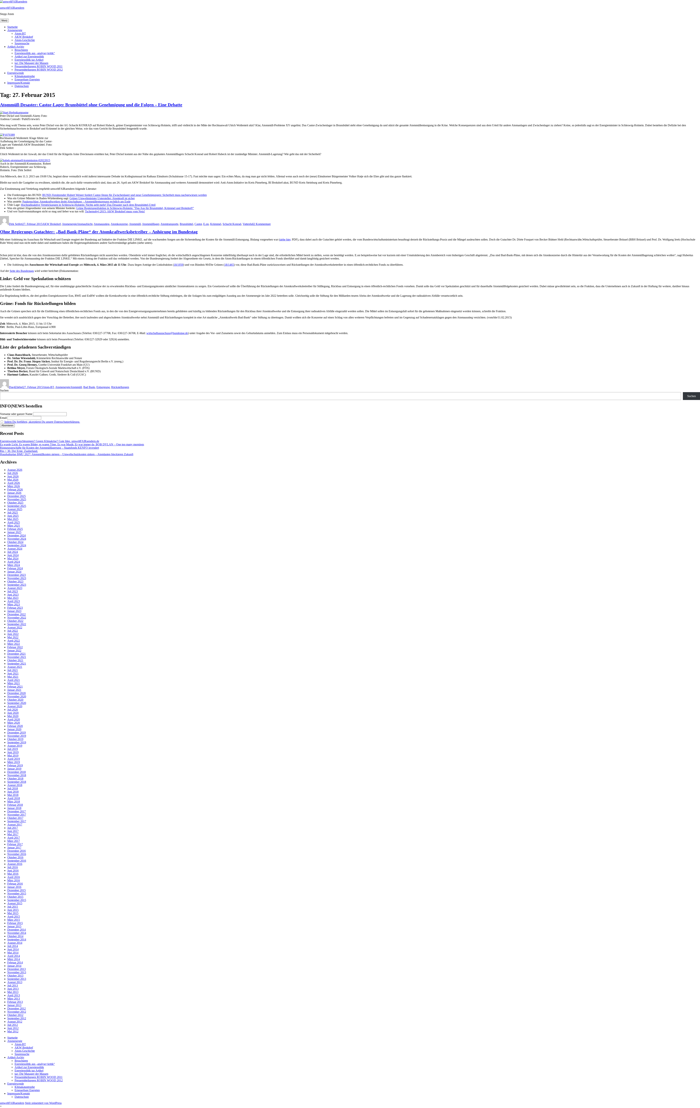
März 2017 (13, 840)
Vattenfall (248, 224)
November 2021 (16, 657)
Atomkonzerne (119, 224)
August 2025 (14, 509)
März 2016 (13, 880)
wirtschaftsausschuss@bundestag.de (167, 333)
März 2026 (13, 486)
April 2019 (13, 758)
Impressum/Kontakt (18, 82)
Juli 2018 (12, 788)
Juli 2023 (12, 591)
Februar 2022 (15, 647)
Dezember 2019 (16, 732)
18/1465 (229, 264)
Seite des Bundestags (22, 270)
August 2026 (14, 469)
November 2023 (16, 578)
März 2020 (13, 722)
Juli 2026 (12, 473)
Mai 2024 (12, 558)
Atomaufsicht (84, 224)
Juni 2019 (13, 752)
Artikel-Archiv (15, 46)
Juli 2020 (12, 709)
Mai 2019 (12, 755)
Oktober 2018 (15, 778)
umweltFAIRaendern (12, 7)
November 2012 (16, 1011)
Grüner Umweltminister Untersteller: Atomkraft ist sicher (102, 198)
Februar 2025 (15, 528)
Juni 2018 (13, 791)
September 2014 (16, 939)
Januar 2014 (14, 965)
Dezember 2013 (16, 969)
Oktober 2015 (15, 896)
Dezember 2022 (16, 614)
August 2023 (14, 588)
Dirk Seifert (15, 224)
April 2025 (13, 522)
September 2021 (16, 663)
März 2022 (13, 643)
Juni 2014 (13, 949)
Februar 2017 (15, 844)
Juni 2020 (13, 712)
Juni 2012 (13, 1028)
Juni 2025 (13, 515)
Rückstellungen (120, 387)
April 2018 (13, 798)
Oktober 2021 (15, 660)
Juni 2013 (13, 988)
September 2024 (16, 545)
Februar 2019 (15, 765)
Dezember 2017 (16, 811)
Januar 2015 (14, 926)
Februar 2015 (15, 923)
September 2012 (16, 1018)
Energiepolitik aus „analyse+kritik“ (35, 53)
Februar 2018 (15, 804)
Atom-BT (20, 33)
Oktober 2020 (15, 699)
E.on (206, 224)
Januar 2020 (14, 729)
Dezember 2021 (16, 653)
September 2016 (16, 860)
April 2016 (13, 877)
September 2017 (16, 821)
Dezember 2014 (16, 929)
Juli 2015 (12, 906)
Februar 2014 (15, 962)
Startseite (12, 26)
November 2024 (16, 538)
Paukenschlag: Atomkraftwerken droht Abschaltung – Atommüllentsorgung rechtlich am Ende (76, 201)
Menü (4, 20)
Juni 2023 (13, 594)
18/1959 (178, 264)
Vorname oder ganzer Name (16, 414)
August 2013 (14, 982)
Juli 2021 (12, 670)
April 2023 (13, 601)
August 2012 (14, 1021)
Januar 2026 (14, 492)
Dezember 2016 (16, 850)
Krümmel (215, 224)
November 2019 (16, 735)
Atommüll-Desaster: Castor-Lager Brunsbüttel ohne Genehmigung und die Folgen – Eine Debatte (91, 104)
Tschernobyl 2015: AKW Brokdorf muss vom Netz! (115, 211)
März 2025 (13, 525)
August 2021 (14, 666)
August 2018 (14, 785)
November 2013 (16, 972)
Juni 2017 (13, 831)
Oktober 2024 (15, 542)
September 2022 (16, 624)
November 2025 (16, 499)
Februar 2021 (15, 686)
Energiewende (15, 72)
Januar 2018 (14, 808)
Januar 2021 (14, 689)
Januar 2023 (14, 611)
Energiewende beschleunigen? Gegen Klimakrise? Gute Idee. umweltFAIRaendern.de (49, 441)
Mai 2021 (12, 676)
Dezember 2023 (16, 574)
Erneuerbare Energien (27, 79)
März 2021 (13, 683)
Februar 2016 (15, 883)
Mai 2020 (12, 716)
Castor (198, 224)
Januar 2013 (14, 1005)
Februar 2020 (15, 726)
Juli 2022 (12, 630)
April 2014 (13, 955)
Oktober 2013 (15, 975)
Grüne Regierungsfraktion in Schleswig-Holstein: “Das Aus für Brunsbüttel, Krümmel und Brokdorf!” (135, 208)
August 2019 (14, 745)
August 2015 (14, 903)
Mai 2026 (12, 479)
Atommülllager (150, 224)
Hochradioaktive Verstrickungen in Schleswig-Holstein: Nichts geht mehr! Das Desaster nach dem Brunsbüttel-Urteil (88, 204)
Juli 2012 (12, 1024)
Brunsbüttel (186, 224)
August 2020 (14, 706)
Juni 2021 (13, 673)
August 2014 (14, 942)
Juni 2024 (13, 555)
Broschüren (21, 49)
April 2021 (13, 680)
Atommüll (135, 224)
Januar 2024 (14, 571)
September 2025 (16, 505)
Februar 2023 (15, 607)
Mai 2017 (12, 834)
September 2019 (16, 742)
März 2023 (13, 604)
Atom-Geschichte (25, 40)
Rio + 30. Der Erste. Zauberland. (19, 451)
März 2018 (13, 801)
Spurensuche (22, 43)
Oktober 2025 (15, 502)
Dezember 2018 (16, 772)
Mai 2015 (12, 913)
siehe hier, (285, 239)
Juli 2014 (12, 946)
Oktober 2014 (15, 936)
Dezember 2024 (16, 535)
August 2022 (14, 627)
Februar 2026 (15, 489)
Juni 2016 (13, 870)
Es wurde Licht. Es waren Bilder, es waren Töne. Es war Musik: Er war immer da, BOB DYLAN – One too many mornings (72, 444)
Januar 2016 (14, 886)
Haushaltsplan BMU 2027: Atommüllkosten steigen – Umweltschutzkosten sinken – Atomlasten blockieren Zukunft (66, 454)
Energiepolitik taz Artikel (29, 59)
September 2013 (16, 978)
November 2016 (16, 854)
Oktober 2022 (15, 620)
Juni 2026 (13, 476)
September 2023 (16, 584)
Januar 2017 (14, 847)
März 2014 (13, 959)
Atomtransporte (169, 224)
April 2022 (13, 640)
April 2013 (13, 995)
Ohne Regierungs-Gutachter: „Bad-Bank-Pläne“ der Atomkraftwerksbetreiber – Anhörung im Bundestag (99, 231)
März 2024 (13, 565)
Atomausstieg (101, 224)
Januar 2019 (14, 768)
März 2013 (13, 998)
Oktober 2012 (15, 1015)
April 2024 (13, 561)
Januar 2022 (14, 650)
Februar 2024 (15, 568)
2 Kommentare (262, 224)
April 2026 (13, 482)
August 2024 (14, 548)
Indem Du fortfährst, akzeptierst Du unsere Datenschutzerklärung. (42, 421)
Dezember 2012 (16, 1008)
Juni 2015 (13, 909)
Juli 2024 (12, 551)
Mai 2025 (12, 519)
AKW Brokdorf (24, 36)
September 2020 (16, 703)
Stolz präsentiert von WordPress (43, 1103)
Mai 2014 (12, 952)
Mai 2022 (12, 637)
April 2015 (13, 916)
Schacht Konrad (232, 224)
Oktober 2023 (15, 581)
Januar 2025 (14, 532)
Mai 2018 (12, 795)
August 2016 (14, 863)
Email (3, 417)
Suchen (4, 390)
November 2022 (16, 617)
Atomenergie (14, 30)
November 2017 (16, 814)
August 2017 (14, 824)
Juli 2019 (12, 749)
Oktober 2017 (15, 818)
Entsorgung (103, 387)
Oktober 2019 (15, 739)
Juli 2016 (12, 867)
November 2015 (16, 893)
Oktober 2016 (15, 857)
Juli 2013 (12, 985)
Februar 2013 (15, 1001)
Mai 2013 (12, 992)
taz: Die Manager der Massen (31, 63)
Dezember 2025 (16, 496)
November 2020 (16, 696)
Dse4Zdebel (16, 387)
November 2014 (16, 932)
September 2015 (16, 900)
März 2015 (13, 919)
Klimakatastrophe (25, 76)
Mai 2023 (12, 597)
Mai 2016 (12, 873)
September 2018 (16, 781)
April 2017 (13, 837)
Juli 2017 (12, 827)
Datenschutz (22, 86)
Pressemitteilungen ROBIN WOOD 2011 (39, 66)
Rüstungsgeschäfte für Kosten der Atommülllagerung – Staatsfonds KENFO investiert (49, 447)
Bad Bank (89, 387)
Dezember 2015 (16, 890)
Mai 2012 (12, 1031)
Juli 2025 (12, 512)
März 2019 (13, 762)
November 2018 (16, 775)
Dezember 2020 (16, 693)
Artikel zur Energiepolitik (29, 56)
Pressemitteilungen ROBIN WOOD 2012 (39, 69)
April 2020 (13, 719)
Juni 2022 (13, 634)
